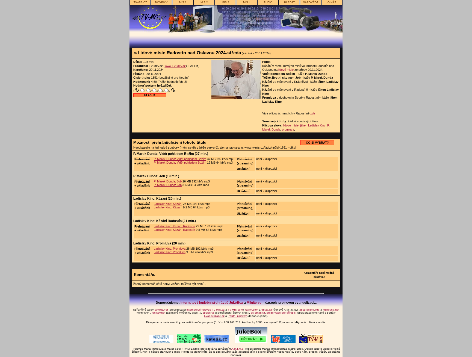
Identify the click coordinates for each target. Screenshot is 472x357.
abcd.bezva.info (309, 309)
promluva (288, 129)
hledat (289, 2)
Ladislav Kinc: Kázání (168, 203)
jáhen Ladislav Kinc (313, 125)
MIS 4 (246, 2)
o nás (332, 2)
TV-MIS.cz (140, 2)
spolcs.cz (208, 312)
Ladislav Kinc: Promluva (169, 248)
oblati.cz (266, 309)
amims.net (161, 309)
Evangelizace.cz (214, 315)
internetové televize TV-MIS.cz (206, 309)
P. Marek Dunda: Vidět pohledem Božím (180, 159)
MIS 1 (183, 2)
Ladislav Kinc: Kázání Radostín (174, 226)
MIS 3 (225, 2)
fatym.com (251, 309)
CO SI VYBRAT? (317, 142)
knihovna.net (331, 309)
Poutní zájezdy (237, 315)
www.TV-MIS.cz (175, 65)
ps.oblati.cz (258, 312)
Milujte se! (254, 302)
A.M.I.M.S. (237, 348)
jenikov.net (158, 312)
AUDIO (268, 2)
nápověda (310, 2)
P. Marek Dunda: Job (168, 181)
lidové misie (286, 69)
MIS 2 (204, 2)
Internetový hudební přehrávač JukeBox (212, 302)
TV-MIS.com (235, 309)
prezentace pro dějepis (281, 312)
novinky (161, 2)
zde (312, 113)
